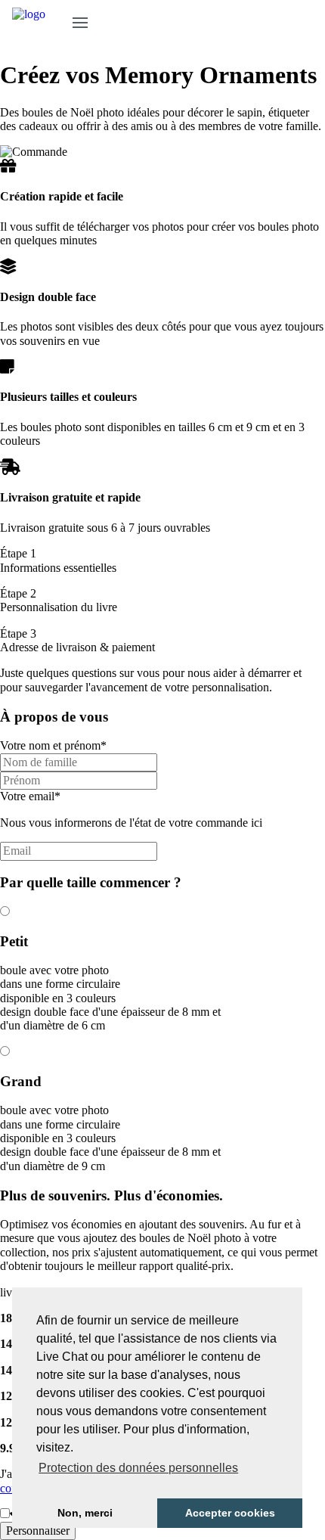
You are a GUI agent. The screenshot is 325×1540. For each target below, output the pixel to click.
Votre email (30, 796)
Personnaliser (38, 1530)
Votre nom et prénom (53, 745)
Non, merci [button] (85, 1513)
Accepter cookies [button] (230, 1513)
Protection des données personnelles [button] (138, 1467)
